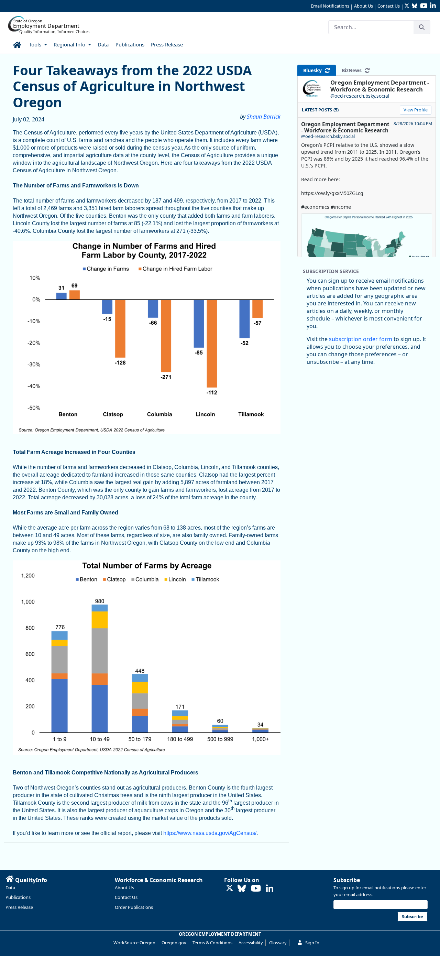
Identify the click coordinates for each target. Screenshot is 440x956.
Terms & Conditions (212, 942)
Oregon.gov (174, 942)
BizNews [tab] (353, 70)
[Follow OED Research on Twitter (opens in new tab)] (229, 888)
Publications (18, 897)
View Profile (416, 110)
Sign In (312, 942)
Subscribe (346, 880)
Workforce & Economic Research (159, 880)
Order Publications (134, 907)
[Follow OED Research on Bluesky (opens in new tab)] (241, 888)
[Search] (421, 27)
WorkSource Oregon (134, 942)
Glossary (278, 942)
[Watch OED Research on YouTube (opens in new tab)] (256, 888)
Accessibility (251, 942)
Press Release (19, 907)
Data (10, 887)
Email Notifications (330, 6)
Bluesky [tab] (313, 70)
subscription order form (360, 339)
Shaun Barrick (263, 116)
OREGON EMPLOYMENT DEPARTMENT (220, 934)
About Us (363, 6)
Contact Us (388, 6)
